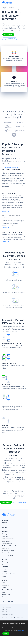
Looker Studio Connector (8, 573)
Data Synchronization (8, 538)
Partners (4, 527)
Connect (4, 571)
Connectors (5, 566)
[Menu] (24, 2)
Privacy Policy (6, 611)
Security (4, 609)
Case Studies (5, 585)
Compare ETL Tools (7, 589)
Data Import (5, 534)
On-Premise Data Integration (9, 545)
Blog (3, 582)
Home (3, 7)
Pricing (4, 576)
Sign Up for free (8, 34)
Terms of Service (6, 607)
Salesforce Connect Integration (10, 553)
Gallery (4, 587)
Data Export (5, 536)
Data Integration (10, 7)
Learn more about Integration (11, 167)
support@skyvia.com (7, 614)
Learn (3, 592)
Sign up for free (6, 502)
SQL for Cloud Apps (7, 555)
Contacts (4, 525)
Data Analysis (5, 548)
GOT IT (5, 633)
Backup (4, 569)
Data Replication (6, 541)
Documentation (6, 597)
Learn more (4, 189)
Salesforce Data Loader (8, 550)
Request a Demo (11, 38)
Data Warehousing (7, 543)
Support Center (6, 594)
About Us (4, 522)
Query (4, 564)
